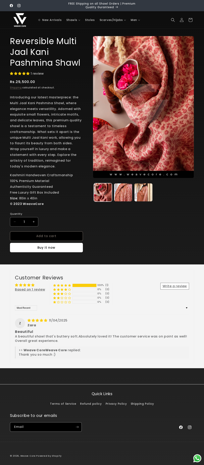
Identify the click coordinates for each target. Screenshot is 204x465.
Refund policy (91, 404)
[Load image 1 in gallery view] (103, 192)
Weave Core (28, 455)
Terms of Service (63, 404)
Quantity (16, 214)
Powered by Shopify (49, 455)
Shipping (16, 87)
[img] (37, 320)
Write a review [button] (175, 286)
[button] (73, 20)
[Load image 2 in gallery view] (123, 192)
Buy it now (46, 247)
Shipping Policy (142, 404)
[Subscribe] (77, 427)
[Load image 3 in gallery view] (143, 192)
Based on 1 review (30, 289)
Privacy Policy (116, 404)
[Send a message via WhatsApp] (197, 458)
